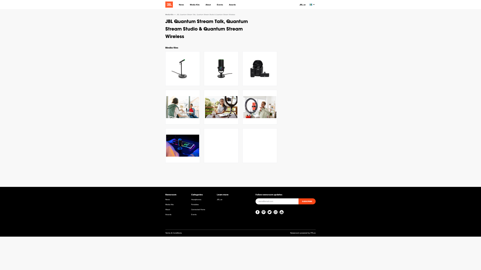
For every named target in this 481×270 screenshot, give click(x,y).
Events (194, 215)
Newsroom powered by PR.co (303, 233)
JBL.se (302, 5)
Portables (195, 205)
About (167, 209)
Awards (168, 215)
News (167, 199)
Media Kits (169, 15)
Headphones (196, 199)
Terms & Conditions (173, 233)
